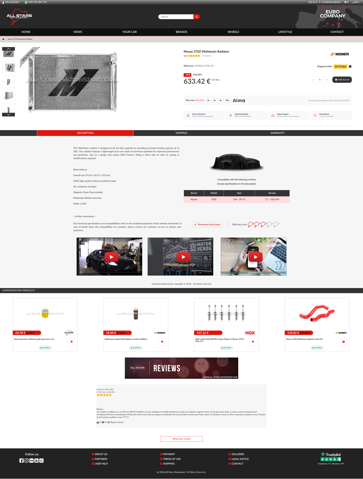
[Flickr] (31, 460)
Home (26, 32)
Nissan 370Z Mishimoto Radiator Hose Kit (304, 339)
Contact (337, 32)
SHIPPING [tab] (181, 133)
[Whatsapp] (41, 460)
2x (208, 100)
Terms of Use (172, 459)
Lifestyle (285, 32)
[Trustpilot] (331, 456)
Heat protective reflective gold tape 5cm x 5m (34, 339)
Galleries (237, 454)
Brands (181, 32)
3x (214, 100)
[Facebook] (21, 460)
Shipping (169, 464)
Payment (169, 454)
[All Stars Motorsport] (19, 16)
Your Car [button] (130, 32)
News (78, 32)
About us (100, 454)
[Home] (3, 39)
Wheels (233, 32)
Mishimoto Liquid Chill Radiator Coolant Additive (126, 339)
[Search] (196, 16)
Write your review (182, 439)
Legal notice (240, 459)
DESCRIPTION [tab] (85, 133)
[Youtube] (36, 460)
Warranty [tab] (278, 133)
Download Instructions (207, 225)
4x (220, 100)
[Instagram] (26, 460)
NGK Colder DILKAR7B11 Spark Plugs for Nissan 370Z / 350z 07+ (220, 340)
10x (227, 100)
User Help (101, 464)
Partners (100, 459)
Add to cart (342, 79)
